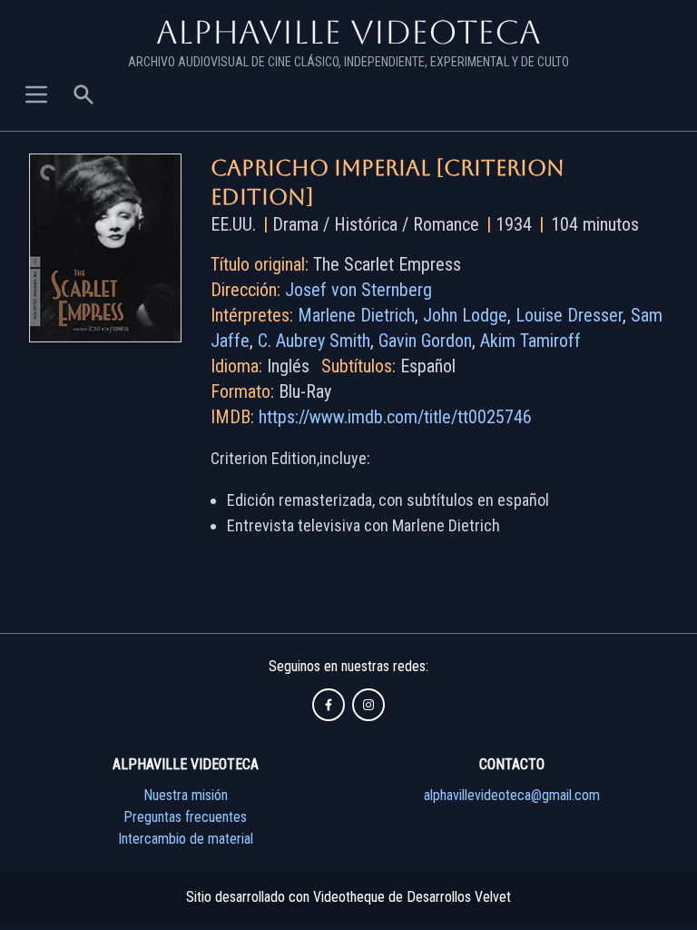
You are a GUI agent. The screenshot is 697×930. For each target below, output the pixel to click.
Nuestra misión (185, 795)
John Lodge (465, 315)
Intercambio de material (185, 838)
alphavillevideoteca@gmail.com (512, 795)
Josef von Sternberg (358, 290)
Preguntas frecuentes (185, 817)
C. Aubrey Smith (314, 340)
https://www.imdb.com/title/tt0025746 (395, 417)
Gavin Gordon (425, 340)
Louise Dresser (569, 315)
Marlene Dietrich (356, 315)
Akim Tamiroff (530, 340)
